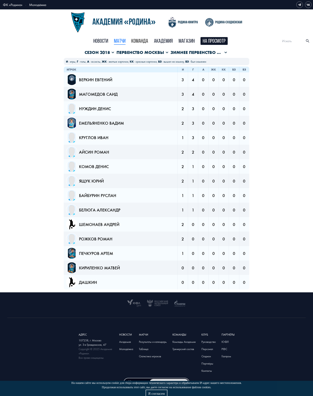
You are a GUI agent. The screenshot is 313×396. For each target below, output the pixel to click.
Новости (100, 41)
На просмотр (214, 41)
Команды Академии (184, 342)
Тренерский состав (183, 349)
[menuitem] (100, 41)
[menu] (160, 41)
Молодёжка (37, 4)
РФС (224, 349)
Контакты (206, 370)
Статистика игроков (150, 356)
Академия (163, 41)
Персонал (207, 349)
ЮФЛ (225, 342)
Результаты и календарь (153, 342)
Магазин (187, 41)
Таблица (143, 349)
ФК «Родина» (12, 4)
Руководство (208, 342)
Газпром (226, 356)
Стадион (206, 356)
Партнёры (207, 363)
